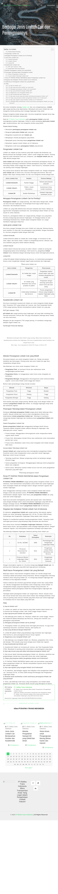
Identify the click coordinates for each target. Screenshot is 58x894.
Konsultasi (51, 5)
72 (34, 764)
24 (27, 756)
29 (41, 756)
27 (36, 756)
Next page (28, 767)
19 (13, 756)
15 (47, 754)
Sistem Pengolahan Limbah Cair (17, 74)
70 (29, 764)
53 (19, 762)
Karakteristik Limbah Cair (12, 65)
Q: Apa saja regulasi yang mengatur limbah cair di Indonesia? (26, 99)
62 (44, 762)
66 (18, 764)
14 (44, 754)
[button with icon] (33, 783)
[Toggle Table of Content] (51, 49)
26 (33, 756)
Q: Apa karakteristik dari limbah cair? (19, 94)
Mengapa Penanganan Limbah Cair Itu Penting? (18, 55)
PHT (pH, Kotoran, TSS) (14, 66)
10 (33, 754)
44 (39, 759)
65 (15, 764)
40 (27, 759)
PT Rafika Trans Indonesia (16, 119)
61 (41, 762)
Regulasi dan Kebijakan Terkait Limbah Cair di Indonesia (21, 79)
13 (41, 754)
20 (16, 756)
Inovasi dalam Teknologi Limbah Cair (18, 76)
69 (26, 764)
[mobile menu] (41, 5)
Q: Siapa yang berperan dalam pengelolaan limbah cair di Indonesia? (28, 97)
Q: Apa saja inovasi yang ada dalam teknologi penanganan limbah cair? (28, 96)
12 (39, 754)
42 (33, 759)
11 (36, 754)
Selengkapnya (14, 745)
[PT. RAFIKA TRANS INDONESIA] (16, 5)
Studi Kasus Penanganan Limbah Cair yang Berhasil (20, 81)
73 (37, 764)
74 (40, 764)
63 (47, 762)
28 (39, 756)
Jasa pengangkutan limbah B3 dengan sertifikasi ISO (32, 345)
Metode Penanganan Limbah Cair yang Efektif (18, 70)
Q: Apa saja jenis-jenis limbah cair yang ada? (21, 87)
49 (8, 762)
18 (11, 756)
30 (44, 756)
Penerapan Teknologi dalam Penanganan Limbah (19, 72)
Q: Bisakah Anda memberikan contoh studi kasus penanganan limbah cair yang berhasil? (31, 102)
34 (11, 759)
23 (25, 756)
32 (50, 756)
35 (13, 759)
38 (22, 759)
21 (19, 756)
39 (25, 759)
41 (30, 759)
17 (8, 756)
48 (50, 759)
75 (43, 764)
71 (32, 764)
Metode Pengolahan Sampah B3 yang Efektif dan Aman (28, 736)
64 (50, 762)
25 (30, 756)
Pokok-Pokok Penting (14, 51)
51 (13, 762)
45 (41, 759)
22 (22, 756)
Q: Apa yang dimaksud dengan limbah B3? (20, 90)
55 (25, 762)
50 (11, 762)
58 (33, 762)
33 (8, 759)
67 (20, 764)
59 (36, 762)
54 (22, 762)
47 (47, 759)
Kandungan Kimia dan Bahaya (16, 68)
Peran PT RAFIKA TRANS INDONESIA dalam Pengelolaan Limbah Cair (25, 77)
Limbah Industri (12, 61)
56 (27, 762)
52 (16, 762)
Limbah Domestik (13, 59)
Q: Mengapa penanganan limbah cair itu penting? (22, 89)
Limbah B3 (11, 63)
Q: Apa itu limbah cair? (15, 85)
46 (44, 759)
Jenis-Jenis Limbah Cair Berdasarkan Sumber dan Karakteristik (10, 736)
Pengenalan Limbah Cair (12, 53)
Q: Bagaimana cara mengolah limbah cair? (20, 92)
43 (36, 759)
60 (39, 762)
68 (23, 764)
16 (50, 754)
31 (47, 756)
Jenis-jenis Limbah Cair (12, 57)
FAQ (7, 83)
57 (30, 762)
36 (16, 759)
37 (19, 759)
